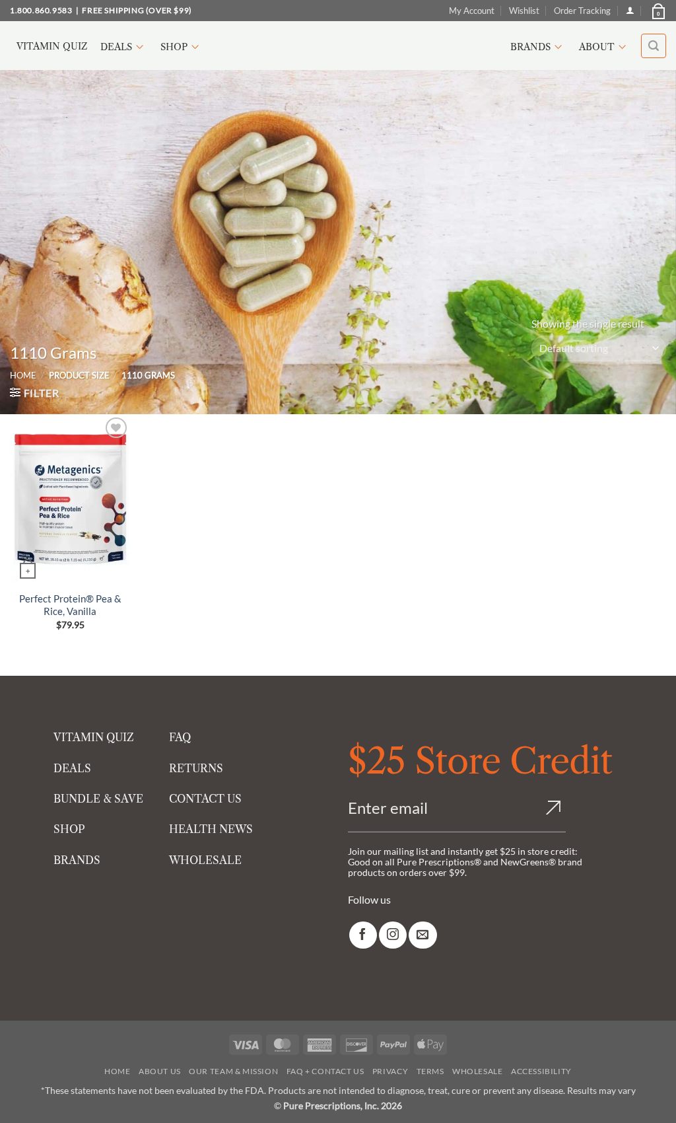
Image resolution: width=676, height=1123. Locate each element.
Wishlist (524, 10)
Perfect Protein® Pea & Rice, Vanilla (70, 605)
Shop (173, 47)
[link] (363, 935)
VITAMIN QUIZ (93, 737)
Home (23, 375)
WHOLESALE (205, 860)
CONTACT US (205, 798)
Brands (530, 47)
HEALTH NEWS (211, 829)
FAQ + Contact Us (325, 1071)
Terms (430, 1071)
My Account (471, 10)
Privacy (390, 1071)
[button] (657, 10)
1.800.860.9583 (41, 10)
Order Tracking (582, 10)
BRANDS (76, 860)
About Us (160, 1071)
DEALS (72, 768)
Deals (116, 47)
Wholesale (477, 1071)
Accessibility (541, 1071)
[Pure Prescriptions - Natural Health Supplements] (338, 46)
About (597, 47)
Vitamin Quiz (52, 46)
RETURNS (196, 768)
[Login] (630, 10)
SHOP (69, 829)
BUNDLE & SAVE (98, 798)
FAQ (180, 737)
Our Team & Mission (233, 1071)
